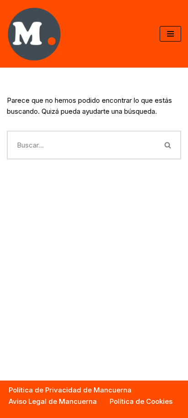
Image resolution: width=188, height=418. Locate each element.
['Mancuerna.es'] (34, 33)
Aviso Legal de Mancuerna (53, 401)
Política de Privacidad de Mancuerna (70, 390)
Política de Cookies (141, 401)
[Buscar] (168, 145)
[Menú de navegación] (170, 34)
